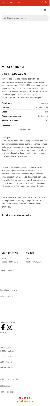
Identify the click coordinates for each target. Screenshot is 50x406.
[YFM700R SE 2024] (13, 226)
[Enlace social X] (16, 125)
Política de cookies (8, 392)
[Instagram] (10, 327)
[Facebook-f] (3, 327)
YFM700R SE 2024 (11, 253)
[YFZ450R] (37, 226)
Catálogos (4, 285)
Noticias (3, 279)
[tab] (25, 129)
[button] (45, 10)
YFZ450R (30, 253)
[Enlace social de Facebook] (13, 125)
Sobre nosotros (7, 273)
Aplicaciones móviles (9, 300)
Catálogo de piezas (8, 341)
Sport (4, 258)
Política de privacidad (9, 379)
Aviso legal (5, 386)
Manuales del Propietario (11, 336)
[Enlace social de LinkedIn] (19, 125)
